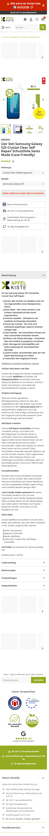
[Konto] (31, 19)
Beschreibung (9, 275)
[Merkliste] (37, 19)
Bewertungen (9, 570)
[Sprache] (25, 19)
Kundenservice (11, 827)
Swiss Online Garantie (17, 204)
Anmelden (38, 680)
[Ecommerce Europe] (32, 703)
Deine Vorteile (11, 777)
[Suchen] (43, 27)
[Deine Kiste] (43, 19)
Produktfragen (9, 578)
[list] (23, 57)
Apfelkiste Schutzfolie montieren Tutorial (20, 363)
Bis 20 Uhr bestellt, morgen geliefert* (23, 819)
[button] (6, 27)
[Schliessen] (43, 5)
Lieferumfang (9, 562)
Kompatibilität (9, 585)
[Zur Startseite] (7, 19)
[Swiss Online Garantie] (15, 703)
